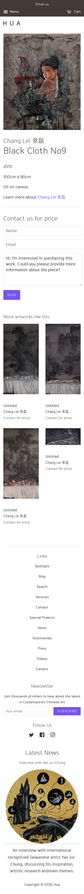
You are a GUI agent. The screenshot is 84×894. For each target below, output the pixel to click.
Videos (42, 659)
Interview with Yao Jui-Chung (42, 763)
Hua (57, 884)
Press (42, 648)
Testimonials (42, 638)
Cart (77, 11)
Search (42, 587)
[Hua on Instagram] (52, 735)
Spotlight (42, 566)
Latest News (42, 752)
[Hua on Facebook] (42, 735)
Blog (42, 576)
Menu (14, 11)
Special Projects (42, 617)
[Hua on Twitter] (31, 735)
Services (42, 597)
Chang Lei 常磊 (51, 197)
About (42, 628)
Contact (42, 607)
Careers (42, 669)
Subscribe (67, 711)
